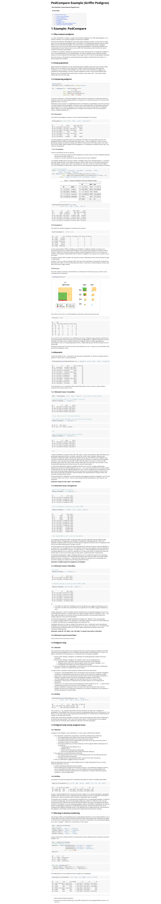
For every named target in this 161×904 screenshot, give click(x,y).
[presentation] (72, 558)
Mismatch (58, 20)
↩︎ (73, 898)
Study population (60, 18)
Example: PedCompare (60, 14)
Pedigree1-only (59, 22)
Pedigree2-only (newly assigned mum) (65, 23)
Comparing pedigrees (61, 19)
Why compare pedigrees (62, 16)
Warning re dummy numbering (63, 24)
